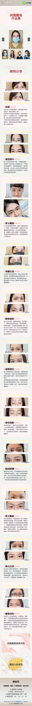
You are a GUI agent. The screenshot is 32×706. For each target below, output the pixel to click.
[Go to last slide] (3, 39)
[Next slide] (29, 39)
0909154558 (19, 692)
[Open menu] (2, 3)
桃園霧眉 (16, 15)
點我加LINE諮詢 (17, 689)
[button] (5, 54)
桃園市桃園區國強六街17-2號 (16, 694)
